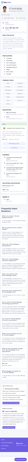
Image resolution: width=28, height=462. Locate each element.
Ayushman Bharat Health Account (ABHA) (13, 413)
